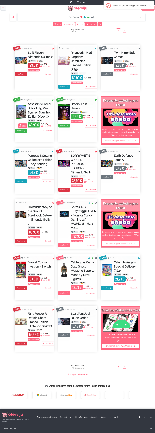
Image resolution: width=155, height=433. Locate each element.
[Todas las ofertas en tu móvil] (120, 322)
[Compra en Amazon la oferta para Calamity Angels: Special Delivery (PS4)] (125, 274)
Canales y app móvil (109, 417)
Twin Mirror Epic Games (124, 55)
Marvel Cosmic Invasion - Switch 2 (39, 266)
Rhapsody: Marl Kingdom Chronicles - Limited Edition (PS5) (81, 61)
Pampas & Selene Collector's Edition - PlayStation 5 (40, 160)
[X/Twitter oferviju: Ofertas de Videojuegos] (78, 2)
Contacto (94, 417)
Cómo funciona (80, 417)
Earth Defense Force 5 (123, 158)
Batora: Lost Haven (79, 106)
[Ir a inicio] (12, 414)
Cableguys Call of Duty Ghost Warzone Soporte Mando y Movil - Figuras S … (83, 271)
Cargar (79, 374)
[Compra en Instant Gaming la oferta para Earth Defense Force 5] (126, 164)
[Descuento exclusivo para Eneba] (120, 117)
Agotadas (92, 24)
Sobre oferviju (65, 417)
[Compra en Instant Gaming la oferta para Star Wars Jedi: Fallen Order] (83, 322)
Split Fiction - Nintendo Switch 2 (40, 55)
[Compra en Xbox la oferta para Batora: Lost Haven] (83, 112)
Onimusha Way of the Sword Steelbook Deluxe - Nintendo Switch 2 (40, 215)
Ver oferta (20, 74)
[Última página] (124, 30)
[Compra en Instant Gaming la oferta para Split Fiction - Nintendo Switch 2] (40, 61)
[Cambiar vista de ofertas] (100, 24)
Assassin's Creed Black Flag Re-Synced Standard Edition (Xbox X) (39, 110)
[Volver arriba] (151, 428)
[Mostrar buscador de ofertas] (13, 17)
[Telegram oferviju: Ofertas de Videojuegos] (72, 2)
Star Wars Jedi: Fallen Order (81, 316)
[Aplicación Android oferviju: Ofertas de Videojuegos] (84, 2)
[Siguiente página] (118, 30)
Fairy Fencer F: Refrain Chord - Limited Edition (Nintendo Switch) (40, 320)
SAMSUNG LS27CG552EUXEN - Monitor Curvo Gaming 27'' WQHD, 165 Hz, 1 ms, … (83, 217)
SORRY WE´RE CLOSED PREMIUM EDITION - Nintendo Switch (82, 164)
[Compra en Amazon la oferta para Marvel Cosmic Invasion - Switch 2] (39, 274)
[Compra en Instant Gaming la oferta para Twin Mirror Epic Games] (126, 61)
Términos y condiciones (47, 417)
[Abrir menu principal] (3, 8)
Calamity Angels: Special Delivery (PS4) (125, 266)
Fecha (58, 24)
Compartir (48, 74)
